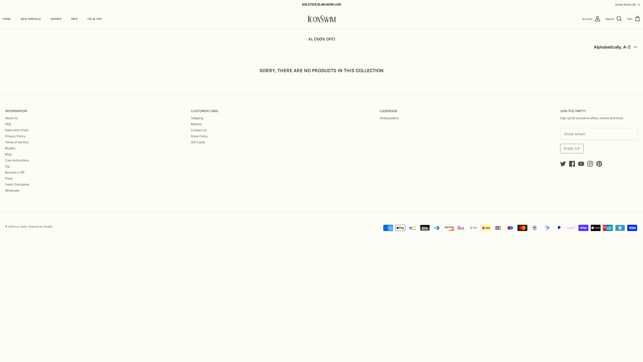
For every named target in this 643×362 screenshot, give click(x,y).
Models (10, 148)
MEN (74, 19)
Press (9, 178)
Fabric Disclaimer (17, 184)
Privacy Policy (15, 136)
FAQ (8, 124)
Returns (196, 124)
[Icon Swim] (321, 19)
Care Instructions (17, 160)
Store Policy (199, 136)
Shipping (197, 118)
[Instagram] (590, 164)
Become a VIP (15, 172)
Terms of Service (17, 142)
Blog (8, 154)
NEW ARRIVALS (31, 19)
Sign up (571, 148)
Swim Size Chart (16, 130)
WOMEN (56, 19)
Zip (7, 166)
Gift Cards (198, 142)
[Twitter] (563, 164)
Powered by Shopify (41, 226)
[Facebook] (572, 164)
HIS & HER (94, 19)
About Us (11, 118)
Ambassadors (389, 118)
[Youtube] (581, 164)
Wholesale (12, 190)
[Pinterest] (599, 164)
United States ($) (625, 4)
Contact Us (199, 130)
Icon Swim (21, 226)
